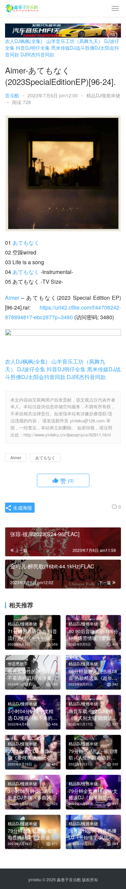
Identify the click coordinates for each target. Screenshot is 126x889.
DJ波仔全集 (31, 369)
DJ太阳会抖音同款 (43, 377)
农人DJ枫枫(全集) (23, 41)
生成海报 (22, 507)
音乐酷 (12, 95)
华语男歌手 (18, 663)
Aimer (12, 297)
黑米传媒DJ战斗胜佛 (72, 47)
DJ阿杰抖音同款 (37, 54)
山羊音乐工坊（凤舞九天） (74, 41)
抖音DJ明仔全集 (33, 47)
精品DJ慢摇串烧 (103, 95)
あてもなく (25, 242)
